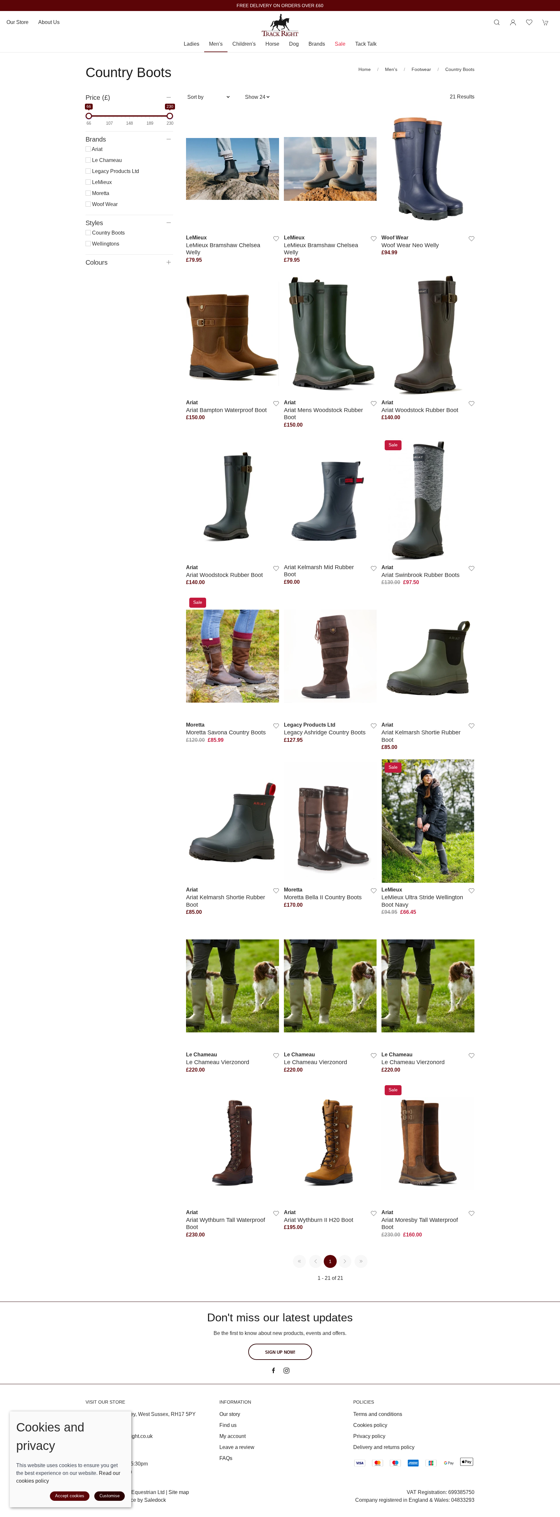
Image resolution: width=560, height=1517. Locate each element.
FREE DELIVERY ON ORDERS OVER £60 (280, 5)
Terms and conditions (377, 1414)
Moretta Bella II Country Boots (323, 897)
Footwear (421, 69)
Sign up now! (280, 1352)
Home (364, 69)
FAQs (225, 1458)
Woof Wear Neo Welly (410, 245)
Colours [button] (97, 262)
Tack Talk (366, 44)
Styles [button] (94, 222)
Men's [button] (216, 44)
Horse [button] (272, 44)
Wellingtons (105, 244)
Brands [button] (317, 44)
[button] (497, 22)
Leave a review (236, 1447)
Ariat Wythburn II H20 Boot (318, 1219)
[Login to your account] (513, 22)
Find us (228, 1425)
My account (232, 1436)
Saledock (155, 1500)
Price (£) (98, 97)
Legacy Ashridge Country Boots (325, 732)
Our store (17, 22)
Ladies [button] (191, 44)
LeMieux (101, 182)
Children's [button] (244, 44)
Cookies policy (370, 1425)
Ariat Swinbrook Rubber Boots (420, 574)
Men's (391, 69)
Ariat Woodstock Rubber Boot (419, 410)
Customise (109, 1495)
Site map (179, 1492)
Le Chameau (106, 160)
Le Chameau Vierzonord (217, 1062)
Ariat (96, 149)
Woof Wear (104, 204)
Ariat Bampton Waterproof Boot (226, 410)
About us (49, 22)
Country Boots (459, 69)
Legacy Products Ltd (115, 171)
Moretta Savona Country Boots (226, 732)
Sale (340, 44)
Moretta (100, 193)
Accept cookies (69, 1495)
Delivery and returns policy (383, 1447)
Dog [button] (294, 44)
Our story (229, 1414)
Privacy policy (369, 1436)
